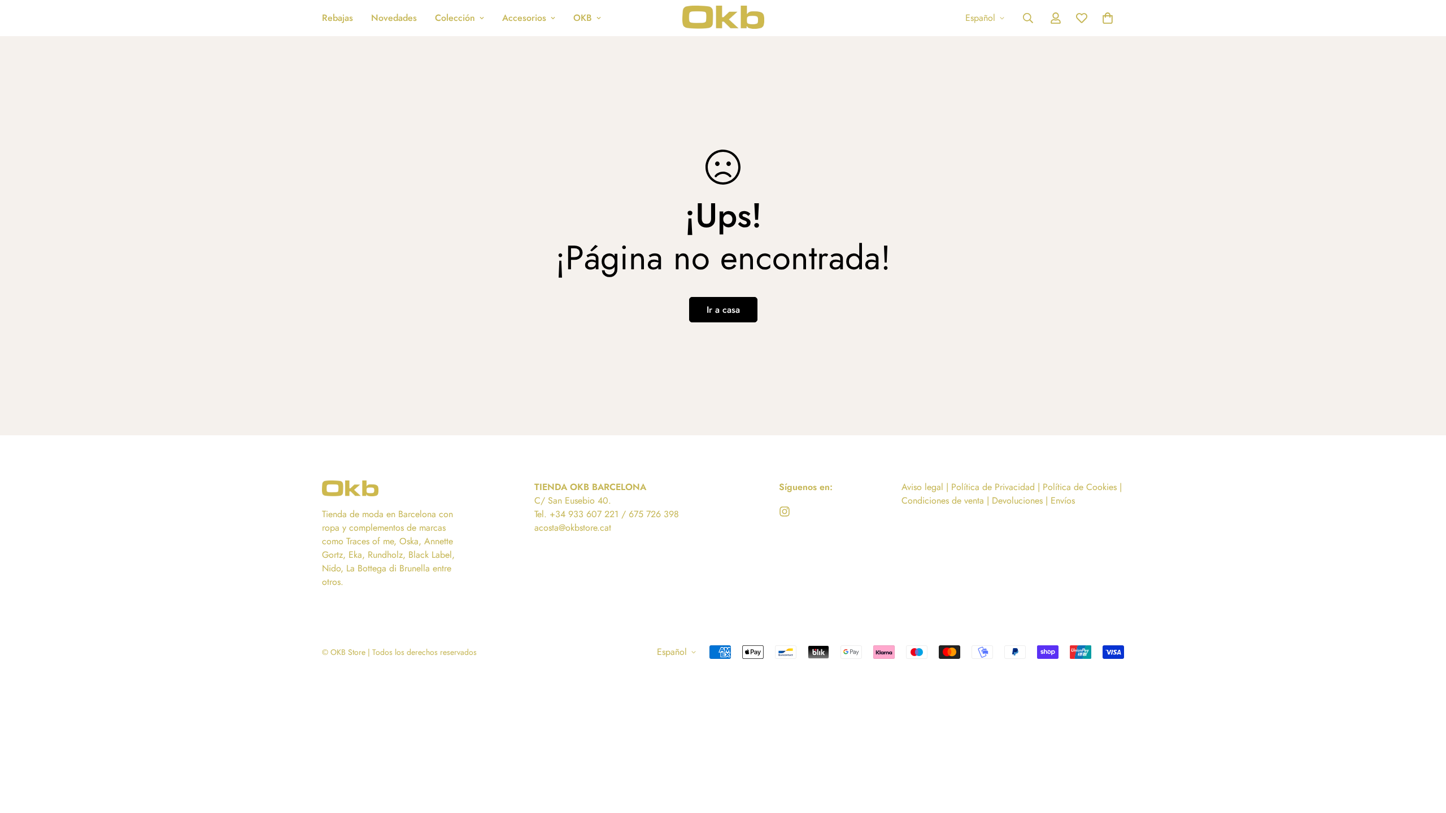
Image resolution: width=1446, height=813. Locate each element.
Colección (455, 17)
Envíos (1063, 500)
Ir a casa (723, 309)
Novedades (394, 17)
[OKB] (723, 18)
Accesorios (524, 17)
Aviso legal (922, 486)
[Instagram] (784, 511)
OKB (582, 17)
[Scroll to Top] (1424, 751)
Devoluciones (1017, 500)
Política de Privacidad (993, 486)
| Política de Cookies (1079, 486)
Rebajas (337, 17)
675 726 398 (654, 514)
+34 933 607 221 (584, 514)
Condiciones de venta (944, 500)
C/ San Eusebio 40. (572, 500)
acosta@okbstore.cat (572, 527)
